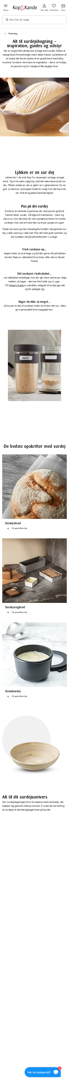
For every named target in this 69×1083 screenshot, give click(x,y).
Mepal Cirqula (16, 285)
